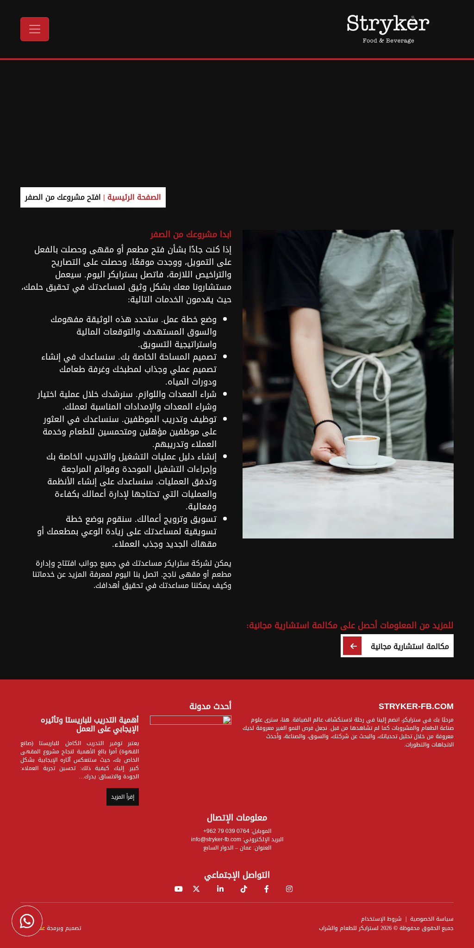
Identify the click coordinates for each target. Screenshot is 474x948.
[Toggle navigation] (34, 29)
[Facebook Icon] (266, 889)
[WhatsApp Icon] (27, 920)
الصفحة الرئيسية (134, 197)
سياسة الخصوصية (432, 919)
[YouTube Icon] (179, 889)
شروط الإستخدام (381, 919)
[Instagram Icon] (289, 889)
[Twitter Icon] (196, 889)
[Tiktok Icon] (244, 889)
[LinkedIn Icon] (220, 889)
